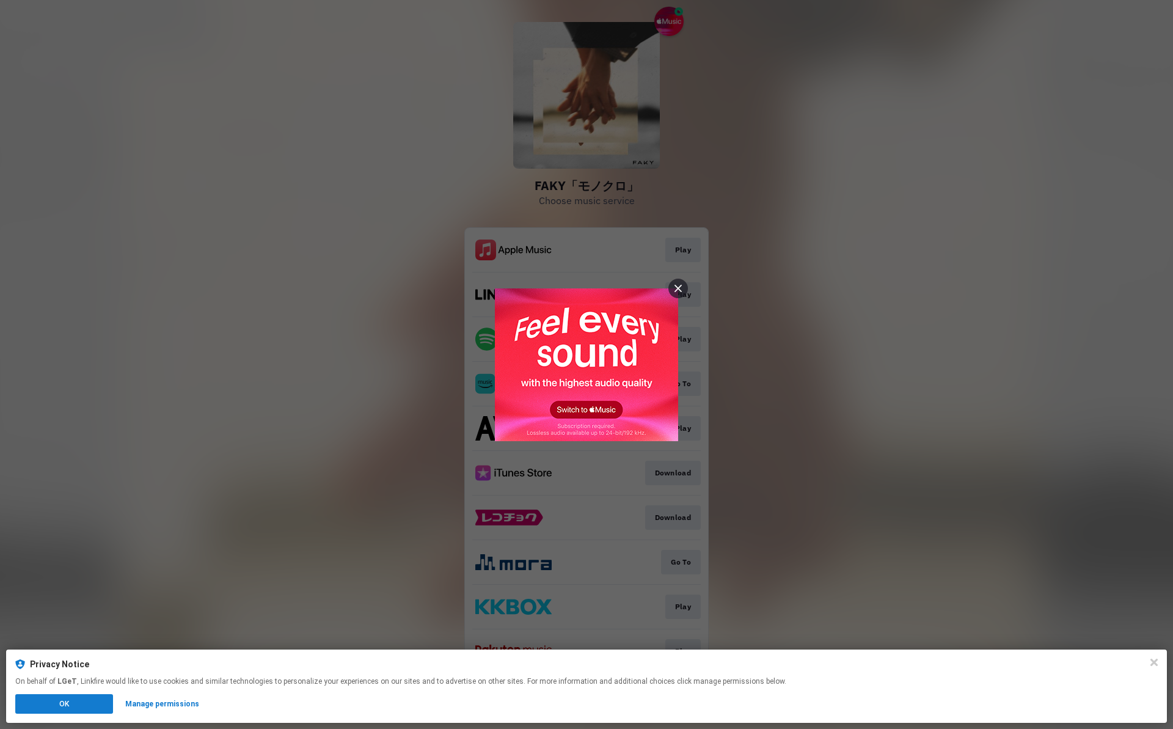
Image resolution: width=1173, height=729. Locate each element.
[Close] (1154, 662)
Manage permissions (162, 704)
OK (64, 704)
